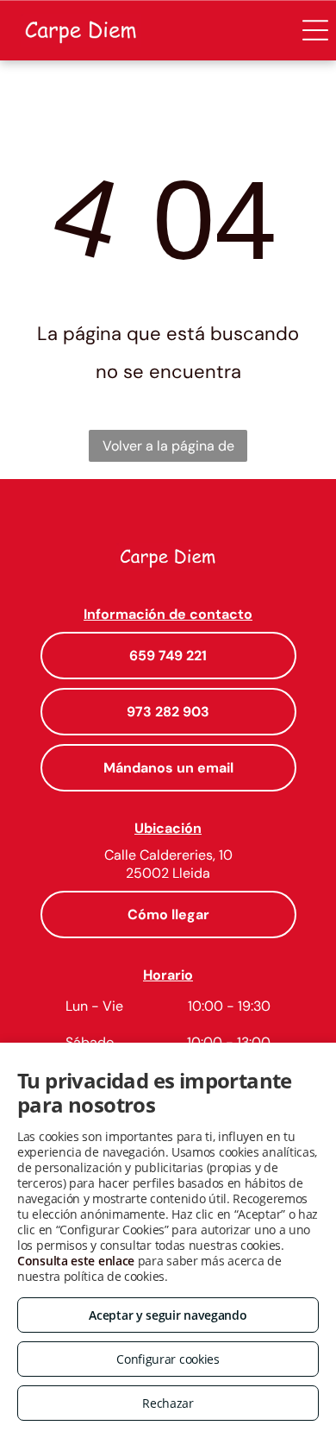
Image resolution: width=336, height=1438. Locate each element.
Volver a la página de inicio (168, 449)
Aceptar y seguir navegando (167, 1315)
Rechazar (168, 1403)
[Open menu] (315, 30)
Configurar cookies (168, 1359)
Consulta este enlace (75, 1260)
